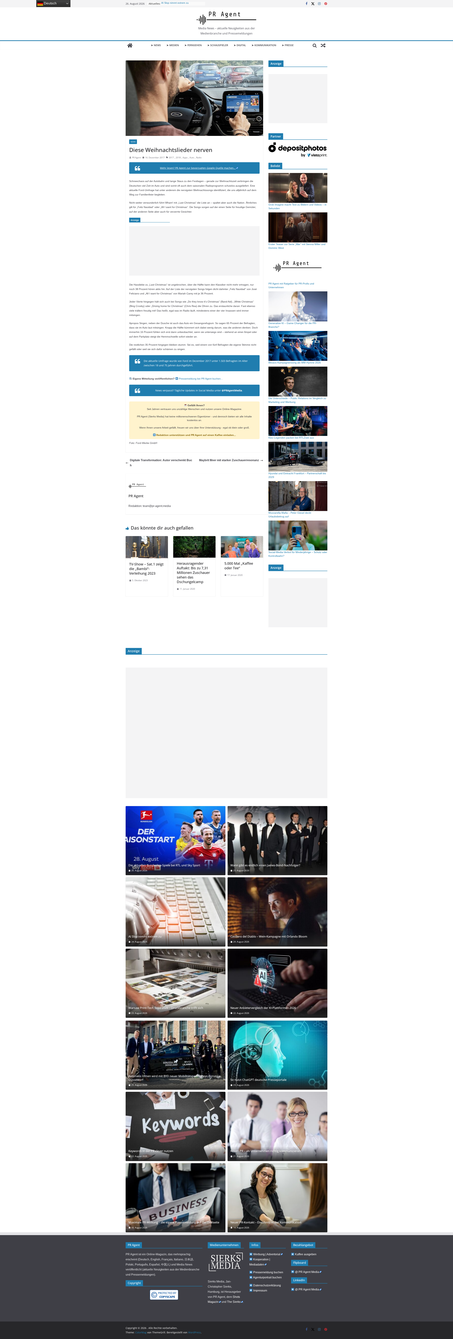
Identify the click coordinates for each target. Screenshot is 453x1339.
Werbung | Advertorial (266, 1254)
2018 (178, 157)
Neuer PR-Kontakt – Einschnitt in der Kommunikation (265, 1222)
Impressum (260, 1290)
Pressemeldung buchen (268, 1272)
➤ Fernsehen (193, 45)
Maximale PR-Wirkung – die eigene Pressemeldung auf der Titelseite (173, 1222)
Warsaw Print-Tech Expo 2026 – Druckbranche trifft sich (165, 1008)
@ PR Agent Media (307, 1271)
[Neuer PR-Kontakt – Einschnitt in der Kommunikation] (277, 1197)
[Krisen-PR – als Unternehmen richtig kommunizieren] (277, 1126)
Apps (185, 157)
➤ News (156, 45)
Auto (192, 157)
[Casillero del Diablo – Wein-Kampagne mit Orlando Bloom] (277, 911)
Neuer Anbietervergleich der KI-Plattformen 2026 (263, 1008)
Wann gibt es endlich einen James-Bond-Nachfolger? (265, 865)
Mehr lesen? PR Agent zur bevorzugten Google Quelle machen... (198, 168)
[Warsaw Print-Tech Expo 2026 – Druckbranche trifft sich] (175, 983)
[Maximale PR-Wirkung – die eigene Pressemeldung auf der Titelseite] (175, 1197)
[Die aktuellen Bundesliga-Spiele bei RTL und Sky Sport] (175, 840)
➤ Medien (173, 45)
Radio (199, 157)
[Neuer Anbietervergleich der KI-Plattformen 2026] (277, 983)
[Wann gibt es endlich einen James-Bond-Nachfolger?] (277, 840)
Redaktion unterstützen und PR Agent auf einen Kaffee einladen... (196, 435)
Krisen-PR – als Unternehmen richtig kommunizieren (265, 1151)
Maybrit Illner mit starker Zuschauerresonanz (229, 460)
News (133, 141)
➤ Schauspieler (217, 45)
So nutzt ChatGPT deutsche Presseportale (258, 1080)
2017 (171, 157)
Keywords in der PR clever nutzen (150, 1151)
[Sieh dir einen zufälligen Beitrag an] (323, 45)
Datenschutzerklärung (267, 1285)
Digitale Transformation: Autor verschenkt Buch (161, 463)
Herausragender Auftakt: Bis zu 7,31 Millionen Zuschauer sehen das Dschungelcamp (193, 572)
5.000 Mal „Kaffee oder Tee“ (238, 565)
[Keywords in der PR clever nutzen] (175, 1126)
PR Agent (136, 157)
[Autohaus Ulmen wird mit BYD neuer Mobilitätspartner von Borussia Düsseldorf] (175, 1055)
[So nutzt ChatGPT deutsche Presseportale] (277, 1055)
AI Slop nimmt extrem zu (145, 936)
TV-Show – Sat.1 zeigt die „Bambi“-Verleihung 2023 (146, 569)
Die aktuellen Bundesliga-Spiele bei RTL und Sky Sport (164, 865)
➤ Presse (288, 45)
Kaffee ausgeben (305, 1254)
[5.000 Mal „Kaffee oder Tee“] (242, 539)
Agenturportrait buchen (267, 1277)
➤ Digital (240, 45)
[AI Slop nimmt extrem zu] (175, 911)
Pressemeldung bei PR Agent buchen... (200, 378)
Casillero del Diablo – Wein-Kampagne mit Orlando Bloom (268, 936)
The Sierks (234, 1301)
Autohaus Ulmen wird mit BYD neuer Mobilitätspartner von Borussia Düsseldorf (174, 1078)
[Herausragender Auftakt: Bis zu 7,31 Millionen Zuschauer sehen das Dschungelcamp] (194, 539)
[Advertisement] (194, 251)
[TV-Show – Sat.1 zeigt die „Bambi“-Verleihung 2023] (147, 539)
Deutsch (50, 3)
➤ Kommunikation (264, 45)
